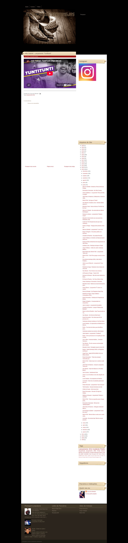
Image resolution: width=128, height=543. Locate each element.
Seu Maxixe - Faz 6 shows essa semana (92, 270)
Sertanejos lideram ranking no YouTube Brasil (93, 321)
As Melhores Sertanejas (36, 541)
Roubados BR (55, 512)
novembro (85, 173)
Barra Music (84, 455)
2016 (83, 162)
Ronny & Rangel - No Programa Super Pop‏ (93, 291)
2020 (83, 154)
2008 (83, 439)
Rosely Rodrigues (95, 457)
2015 (83, 163)
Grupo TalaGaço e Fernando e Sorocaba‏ (92, 281)
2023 (83, 149)
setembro (85, 178)
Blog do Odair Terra (56, 508)
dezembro (85, 171)
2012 (83, 169)
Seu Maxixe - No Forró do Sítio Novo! (91, 315)
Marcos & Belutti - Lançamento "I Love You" (93, 229)
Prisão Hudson (101, 450)
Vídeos (38, 6)
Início (26, 6)
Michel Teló (82, 512)
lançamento (82, 450)
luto (100, 457)
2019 (83, 156)
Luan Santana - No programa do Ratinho (92, 378)
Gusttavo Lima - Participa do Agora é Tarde (93, 245)
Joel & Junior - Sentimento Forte (90, 372)
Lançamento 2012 (30, 95)
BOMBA (80, 455)
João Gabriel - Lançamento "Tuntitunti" (37, 53)
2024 (83, 147)
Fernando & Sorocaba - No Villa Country (92, 190)
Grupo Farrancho (83, 508)
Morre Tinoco (102, 454)
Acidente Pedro (99, 449)
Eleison (87, 452)
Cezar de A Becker (91, 491)
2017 (83, 160)
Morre (100, 452)
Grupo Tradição (83, 510)
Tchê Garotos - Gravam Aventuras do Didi (92, 387)
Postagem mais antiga (69, 166)
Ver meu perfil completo (90, 493)
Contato (32, 6)
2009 (83, 437)
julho (84, 182)
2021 (83, 153)
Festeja (83, 457)
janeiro (84, 432)
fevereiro (85, 429)
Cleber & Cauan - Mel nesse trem (90, 389)
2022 (83, 151)
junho (84, 184)
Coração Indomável (94, 452)
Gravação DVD (95, 454)
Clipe (90, 454)
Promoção (90, 457)
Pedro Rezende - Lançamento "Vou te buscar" (93, 384)
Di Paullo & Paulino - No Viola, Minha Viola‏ (93, 279)
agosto (84, 180)
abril (84, 425)
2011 (83, 434)
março (84, 427)
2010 (83, 436)
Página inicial (50, 166)
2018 (83, 158)
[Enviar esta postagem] (40, 93)
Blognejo (54, 510)
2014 (83, 165)
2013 (83, 167)
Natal (87, 457)
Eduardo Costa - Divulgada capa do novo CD (93, 347)
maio (84, 422)
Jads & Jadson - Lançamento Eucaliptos (92, 305)
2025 (83, 145)
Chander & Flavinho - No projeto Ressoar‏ (92, 235)
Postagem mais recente (30, 166)
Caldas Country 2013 (92, 455)
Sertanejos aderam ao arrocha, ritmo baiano (93, 331)
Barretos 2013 (82, 452)
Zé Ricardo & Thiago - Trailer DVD (91, 273)
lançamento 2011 (91, 450)
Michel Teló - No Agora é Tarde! (90, 200)
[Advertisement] (37, 153)
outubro (85, 175)
